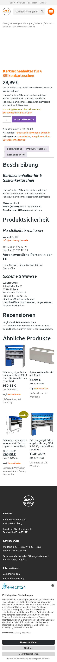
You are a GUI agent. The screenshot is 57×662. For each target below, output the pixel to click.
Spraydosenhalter (41, 136)
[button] (51, 11)
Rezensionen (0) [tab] (16, 154)
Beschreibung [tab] (14, 148)
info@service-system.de (15, 240)
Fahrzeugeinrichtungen (21, 23)
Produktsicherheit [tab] (36, 148)
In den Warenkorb (24, 119)
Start (5, 23)
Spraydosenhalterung (14, 139)
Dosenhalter (24, 136)
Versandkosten (14, 394)
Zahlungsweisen (11, 573)
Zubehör (39, 23)
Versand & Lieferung (13, 578)
